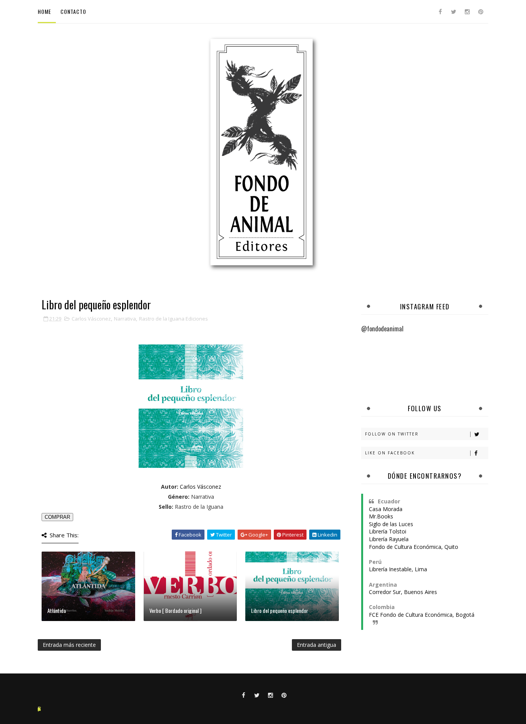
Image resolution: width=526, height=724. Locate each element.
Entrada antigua (316, 644)
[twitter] (453, 11)
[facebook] (440, 11)
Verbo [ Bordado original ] (175, 610)
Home (44, 11)
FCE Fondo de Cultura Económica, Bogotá (421, 614)
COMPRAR (57, 517)
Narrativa (125, 318)
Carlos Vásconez (91, 318)
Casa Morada (385, 509)
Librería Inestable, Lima (398, 569)
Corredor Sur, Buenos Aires (403, 592)
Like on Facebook (390, 453)
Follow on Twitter (392, 434)
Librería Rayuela (389, 539)
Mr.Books (381, 516)
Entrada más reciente (69, 644)
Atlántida (56, 610)
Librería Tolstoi (387, 531)
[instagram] (467, 11)
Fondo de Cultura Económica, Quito (413, 546)
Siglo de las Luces (391, 524)
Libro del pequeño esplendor (279, 610)
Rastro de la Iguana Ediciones (173, 318)
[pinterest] (480, 11)
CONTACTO (73, 11)
